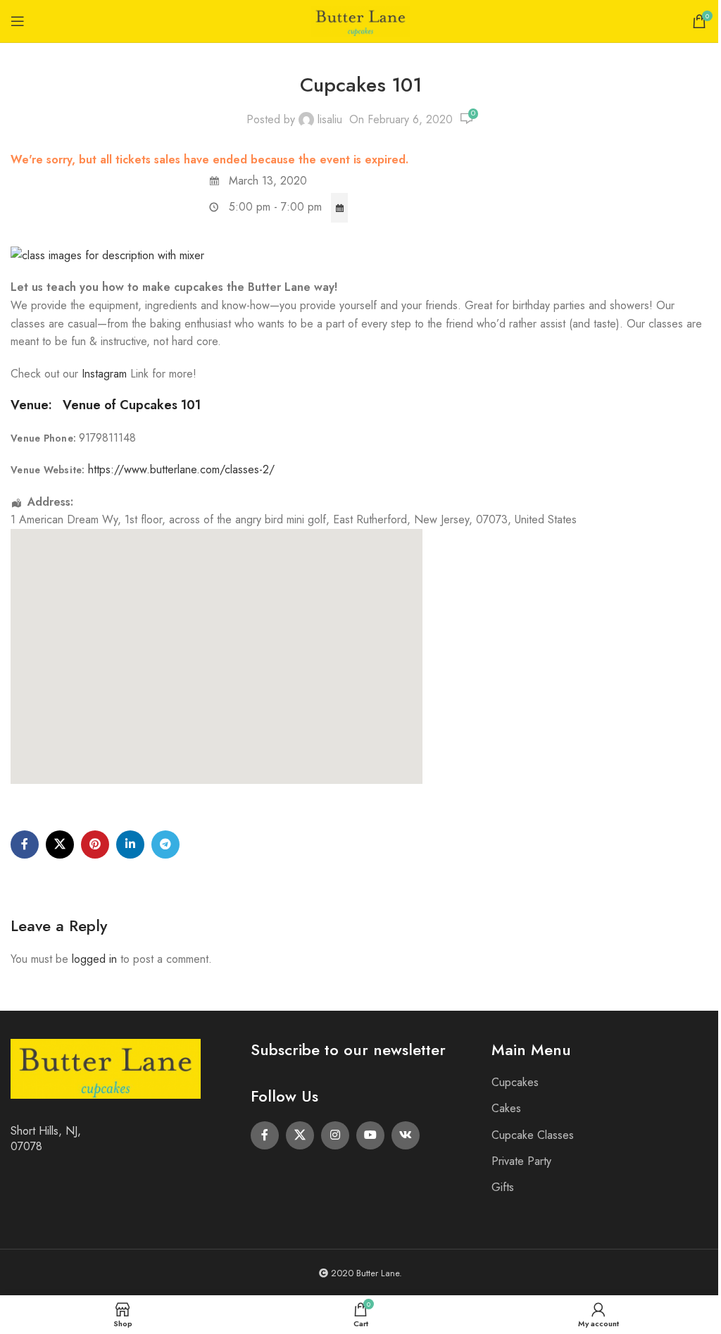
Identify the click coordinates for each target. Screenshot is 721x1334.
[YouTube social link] (370, 1135)
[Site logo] (360, 20)
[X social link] (60, 844)
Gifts (502, 1187)
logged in (94, 959)
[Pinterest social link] (95, 844)
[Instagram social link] (335, 1135)
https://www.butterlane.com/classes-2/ (181, 469)
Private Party (521, 1161)
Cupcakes (515, 1082)
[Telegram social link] (165, 844)
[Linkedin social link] (130, 844)
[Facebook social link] (25, 844)
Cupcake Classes (532, 1135)
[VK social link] (405, 1135)
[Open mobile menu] (18, 21)
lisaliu (330, 119)
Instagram (106, 374)
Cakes (506, 1108)
